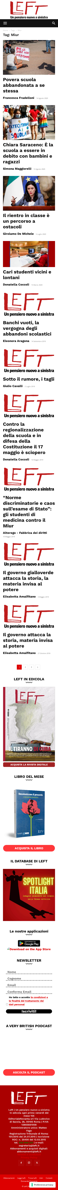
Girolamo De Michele (18, 233)
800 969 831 (26, 1142)
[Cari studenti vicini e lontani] (29, 254)
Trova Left (32, 1178)
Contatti (49, 1178)
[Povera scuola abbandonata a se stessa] (29, 57)
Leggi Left (21, 1178)
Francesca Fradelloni (18, 98)
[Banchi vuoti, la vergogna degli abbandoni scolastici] (29, 305)
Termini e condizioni (29, 1154)
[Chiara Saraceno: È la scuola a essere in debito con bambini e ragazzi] (29, 122)
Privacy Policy (29, 1157)
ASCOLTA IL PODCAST (29, 1072)
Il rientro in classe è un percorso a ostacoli (26, 221)
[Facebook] (21, 1163)
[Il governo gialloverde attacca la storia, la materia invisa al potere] (29, 555)
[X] (37, 1163)
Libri (41, 1178)
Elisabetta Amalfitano (19, 596)
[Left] (29, 9)
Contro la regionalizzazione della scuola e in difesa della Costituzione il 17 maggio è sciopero (24, 438)
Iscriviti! (29, 1011)
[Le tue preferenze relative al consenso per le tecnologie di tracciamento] (42, 1185)
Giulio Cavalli (13, 386)
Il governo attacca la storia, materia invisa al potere (28, 640)
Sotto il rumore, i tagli (28, 379)
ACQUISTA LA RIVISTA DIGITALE (29, 764)
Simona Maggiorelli (17, 168)
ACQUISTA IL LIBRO (29, 848)
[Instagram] (29, 1163)
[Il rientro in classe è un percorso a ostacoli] (29, 193)
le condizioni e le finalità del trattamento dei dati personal (28, 1001)
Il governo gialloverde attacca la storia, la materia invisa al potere (28, 581)
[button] (5, 23)
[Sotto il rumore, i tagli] (29, 361)
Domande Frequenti (29, 1181)
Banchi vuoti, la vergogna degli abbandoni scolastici (27, 328)
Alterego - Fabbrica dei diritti (25, 533)
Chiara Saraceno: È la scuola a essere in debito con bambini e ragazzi (28, 153)
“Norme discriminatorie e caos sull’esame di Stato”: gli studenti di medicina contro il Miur (29, 512)
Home (5, 30)
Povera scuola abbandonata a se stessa (24, 85)
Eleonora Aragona (16, 341)
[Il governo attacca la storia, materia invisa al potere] (29, 617)
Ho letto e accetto (28, 1001)
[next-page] (37, 667)
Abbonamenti (9, 1178)
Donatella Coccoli (16, 284)
